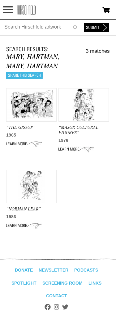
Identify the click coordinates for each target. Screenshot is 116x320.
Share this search (24, 75)
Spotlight (24, 283)
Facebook (48, 307)
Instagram (56, 307)
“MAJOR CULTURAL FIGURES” (78, 129)
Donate (24, 270)
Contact (56, 295)
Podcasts (86, 270)
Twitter (65, 307)
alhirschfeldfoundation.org (26, 10)
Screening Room (62, 283)
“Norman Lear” (23, 209)
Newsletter (53, 270)
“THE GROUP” (21, 127)
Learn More (24, 144)
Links (94, 283)
